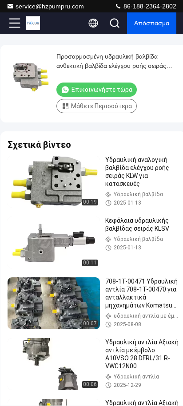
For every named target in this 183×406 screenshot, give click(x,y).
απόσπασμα (151, 23)
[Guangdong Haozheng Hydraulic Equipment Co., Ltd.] (44, 23)
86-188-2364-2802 (149, 6)
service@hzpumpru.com (50, 6)
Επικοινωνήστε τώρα (102, 89)
